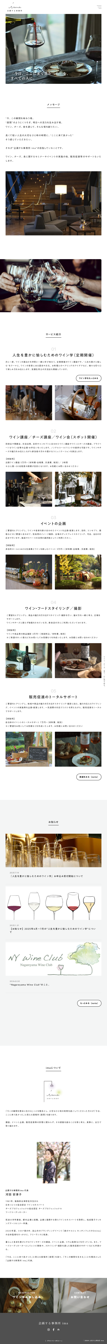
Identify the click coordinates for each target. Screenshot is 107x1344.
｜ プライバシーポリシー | (53, 1341)
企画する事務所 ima (53, 1323)
